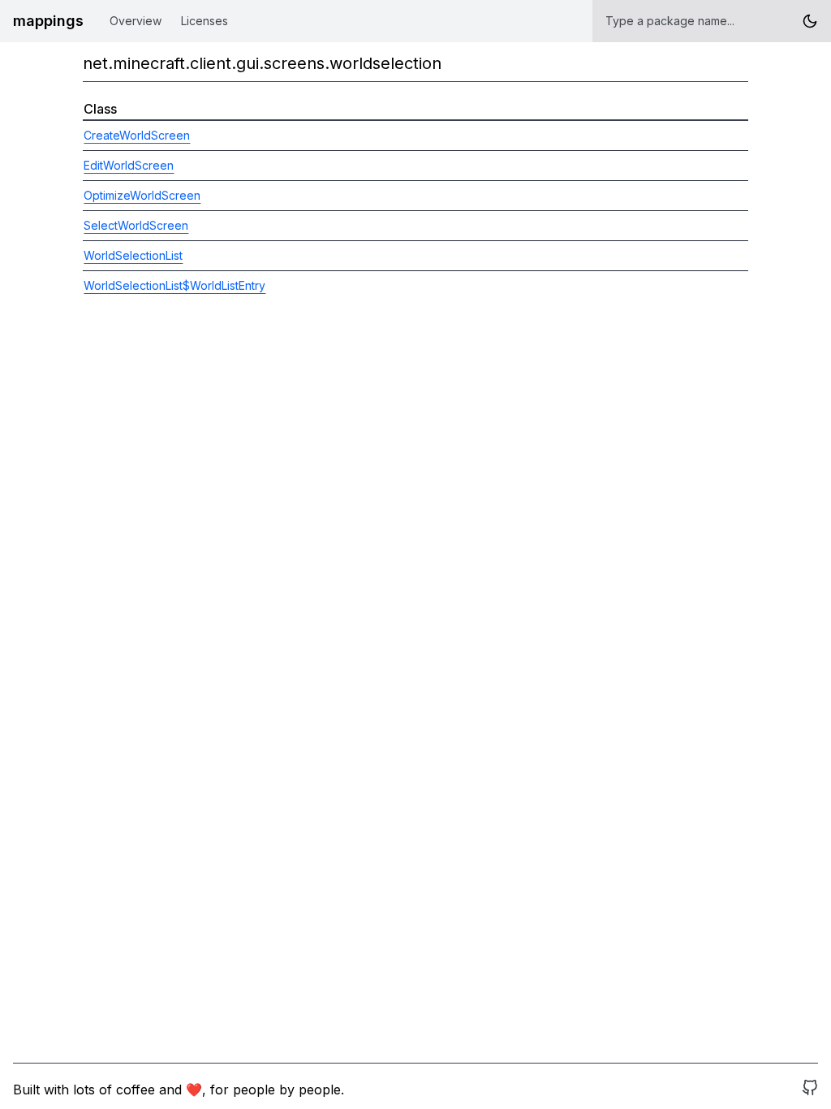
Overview (135, 21)
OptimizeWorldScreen (142, 195)
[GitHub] (810, 1089)
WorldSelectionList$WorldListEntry (174, 285)
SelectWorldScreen (136, 225)
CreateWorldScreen (137, 135)
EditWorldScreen (129, 165)
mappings (48, 20)
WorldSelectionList (133, 255)
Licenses (204, 21)
